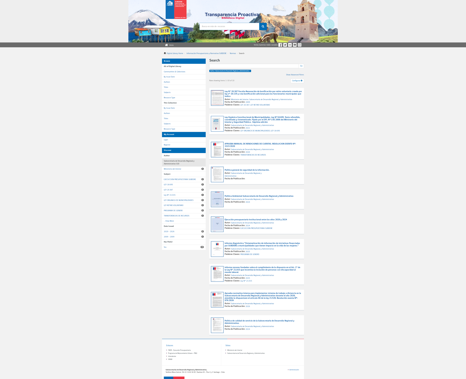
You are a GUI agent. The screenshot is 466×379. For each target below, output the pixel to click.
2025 (248, 252)
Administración (294, 370)
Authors (167, 82)
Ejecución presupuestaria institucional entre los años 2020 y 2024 (256, 220)
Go (301, 66)
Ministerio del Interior (183, 169)
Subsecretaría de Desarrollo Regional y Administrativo (270, 100)
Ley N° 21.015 (183, 195)
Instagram (299, 45)
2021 (248, 128)
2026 (248, 306)
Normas (233, 53)
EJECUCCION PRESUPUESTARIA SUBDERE (183, 179)
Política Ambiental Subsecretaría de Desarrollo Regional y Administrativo (259, 196)
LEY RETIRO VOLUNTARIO (183, 205)
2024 (248, 202)
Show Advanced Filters (295, 75)
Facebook (280, 45)
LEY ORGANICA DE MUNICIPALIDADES (183, 200)
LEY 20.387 (183, 190)
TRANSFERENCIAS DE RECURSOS (183, 216)
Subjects (167, 93)
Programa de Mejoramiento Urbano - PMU (182, 353)
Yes (183, 247)
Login (166, 140)
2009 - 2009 (183, 237)
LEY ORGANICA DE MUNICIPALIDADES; (255, 131)
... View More (169, 221)
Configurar (296, 81)
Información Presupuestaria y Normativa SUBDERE (206, 53)
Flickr (290, 45)
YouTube (295, 45)
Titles (166, 87)
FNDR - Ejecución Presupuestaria (179, 350)
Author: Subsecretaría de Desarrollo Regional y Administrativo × (230, 71)
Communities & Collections (174, 72)
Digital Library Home (175, 53)
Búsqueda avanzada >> (208, 33)
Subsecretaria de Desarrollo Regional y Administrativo (246, 353)
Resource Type (169, 98)
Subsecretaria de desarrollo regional (176, 11)
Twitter (285, 45)
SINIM (170, 359)
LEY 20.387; (245, 105)
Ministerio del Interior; (240, 100)
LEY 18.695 (183, 185)
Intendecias (172, 356)
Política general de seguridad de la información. (247, 170)
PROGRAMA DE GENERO (183, 211)
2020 (248, 152)
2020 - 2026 (183, 232)
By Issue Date (169, 77)
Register (167, 145)
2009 (248, 102)
